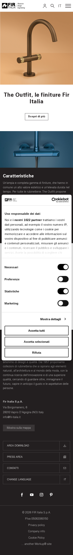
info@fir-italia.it (12, 417)
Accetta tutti (36, 330)
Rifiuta (36, 352)
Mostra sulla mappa (19, 428)
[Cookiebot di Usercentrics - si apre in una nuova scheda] (52, 200)
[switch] (63, 279)
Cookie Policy (36, 537)
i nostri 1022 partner (27, 219)
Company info (36, 531)
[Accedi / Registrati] (45, 6)
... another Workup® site (36, 544)
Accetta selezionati (36, 341)
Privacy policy (36, 525)
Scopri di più (36, 116)
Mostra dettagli (50, 319)
